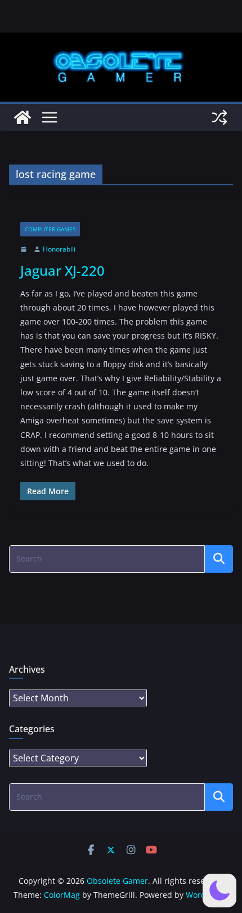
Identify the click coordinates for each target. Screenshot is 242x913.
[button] (219, 890)
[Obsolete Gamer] (22, 117)
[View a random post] (219, 117)
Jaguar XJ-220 (62, 270)
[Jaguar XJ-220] (121, 214)
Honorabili (59, 249)
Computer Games (50, 229)
